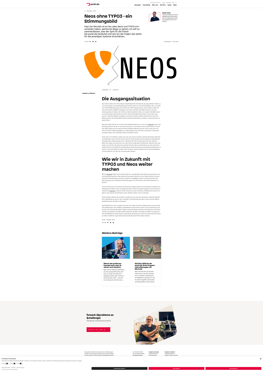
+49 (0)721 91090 (138, 352)
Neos (177, 41)
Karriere (163, 5)
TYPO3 (173, 41)
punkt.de (150, 124)
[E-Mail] (95, 41)
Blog (174, 5)
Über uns (155, 5)
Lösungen (137, 5)
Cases (169, 5)
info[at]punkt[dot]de (138, 355)
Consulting (146, 5)
